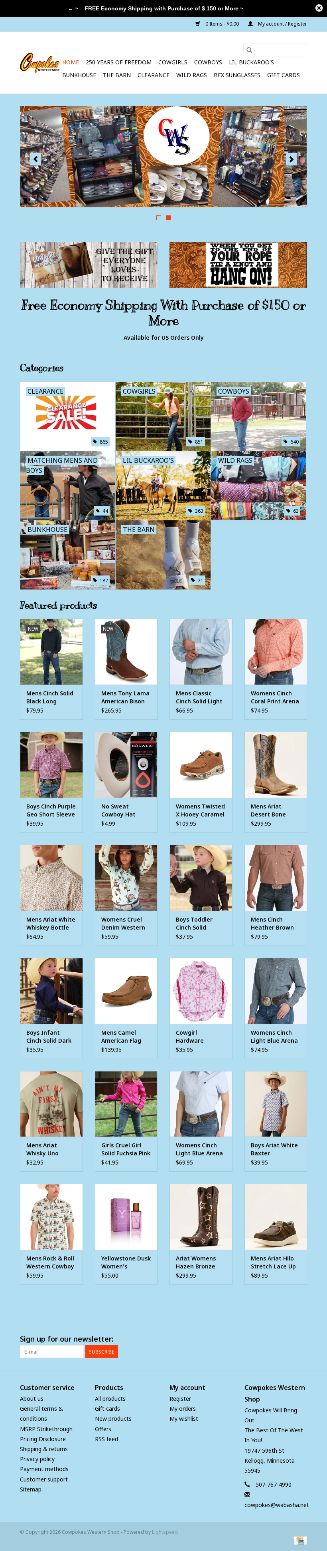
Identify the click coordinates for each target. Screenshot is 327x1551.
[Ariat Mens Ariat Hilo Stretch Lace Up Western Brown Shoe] (275, 1217)
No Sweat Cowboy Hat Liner (118, 810)
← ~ (73, 8)
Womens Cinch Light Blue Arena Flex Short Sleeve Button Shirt (200, 1149)
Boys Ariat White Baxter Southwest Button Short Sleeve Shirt (274, 1149)
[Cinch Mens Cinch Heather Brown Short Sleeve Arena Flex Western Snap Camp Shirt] (275, 878)
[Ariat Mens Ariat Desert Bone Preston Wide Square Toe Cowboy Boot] (275, 765)
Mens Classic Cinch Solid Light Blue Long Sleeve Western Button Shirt (200, 697)
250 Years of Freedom (119, 62)
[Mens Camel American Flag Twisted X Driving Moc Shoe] (126, 991)
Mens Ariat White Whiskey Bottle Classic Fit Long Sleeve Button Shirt (50, 924)
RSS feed (106, 1439)
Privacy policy (37, 1459)
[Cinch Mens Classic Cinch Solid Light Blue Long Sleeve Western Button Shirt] (200, 652)
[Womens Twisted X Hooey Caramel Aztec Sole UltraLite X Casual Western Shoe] (200, 765)
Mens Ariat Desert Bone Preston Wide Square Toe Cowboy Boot (269, 810)
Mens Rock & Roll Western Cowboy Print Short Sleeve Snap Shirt (51, 1262)
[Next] (291, 159)
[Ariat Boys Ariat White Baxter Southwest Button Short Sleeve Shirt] (275, 1104)
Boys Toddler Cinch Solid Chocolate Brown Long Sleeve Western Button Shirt (200, 924)
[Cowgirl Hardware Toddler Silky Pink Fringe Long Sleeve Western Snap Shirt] (200, 991)
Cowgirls (172, 62)
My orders (182, 1408)
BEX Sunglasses (237, 75)
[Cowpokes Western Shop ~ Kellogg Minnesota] (40, 63)
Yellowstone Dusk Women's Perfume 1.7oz (126, 1262)
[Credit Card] (299, 1540)
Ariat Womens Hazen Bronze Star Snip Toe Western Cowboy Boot (200, 1262)
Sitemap (30, 1489)
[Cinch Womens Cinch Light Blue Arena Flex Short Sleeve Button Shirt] (200, 1104)
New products (113, 1418)
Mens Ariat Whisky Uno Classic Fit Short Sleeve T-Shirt (48, 1149)
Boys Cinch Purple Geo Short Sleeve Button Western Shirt (51, 810)
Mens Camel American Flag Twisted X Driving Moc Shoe (126, 1037)
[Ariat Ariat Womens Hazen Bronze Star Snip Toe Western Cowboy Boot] (200, 1217)
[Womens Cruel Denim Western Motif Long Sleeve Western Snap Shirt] (126, 878)
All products (110, 1398)
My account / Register (282, 23)
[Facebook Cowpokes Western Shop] (272, 1339)
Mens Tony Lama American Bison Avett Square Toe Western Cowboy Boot (126, 697)
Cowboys (208, 62)
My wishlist (183, 1418)
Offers (103, 1429)
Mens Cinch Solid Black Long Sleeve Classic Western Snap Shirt (49, 697)
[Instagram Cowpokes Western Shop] (300, 1339)
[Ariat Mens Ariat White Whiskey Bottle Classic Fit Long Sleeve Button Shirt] (51, 878)
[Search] (249, 50)
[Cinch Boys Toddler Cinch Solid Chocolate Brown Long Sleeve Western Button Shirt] (200, 878)
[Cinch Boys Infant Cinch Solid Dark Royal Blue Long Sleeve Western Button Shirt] (51, 991)
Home (70, 62)
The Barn (117, 75)
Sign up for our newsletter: (66, 1339)
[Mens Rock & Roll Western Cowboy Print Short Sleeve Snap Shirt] (51, 1217)
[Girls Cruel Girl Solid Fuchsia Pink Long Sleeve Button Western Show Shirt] (126, 1104)
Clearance (153, 75)
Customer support (44, 1479)
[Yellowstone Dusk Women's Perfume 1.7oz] (126, 1217)
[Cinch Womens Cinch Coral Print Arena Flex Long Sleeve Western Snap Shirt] (275, 652)
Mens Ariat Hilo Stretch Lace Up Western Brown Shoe (273, 1262)
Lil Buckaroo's (251, 62)
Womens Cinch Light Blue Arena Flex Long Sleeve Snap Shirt (274, 1037)
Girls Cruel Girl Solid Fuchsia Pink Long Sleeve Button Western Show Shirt (125, 1149)
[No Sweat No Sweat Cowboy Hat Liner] (126, 765)
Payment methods (44, 1469)
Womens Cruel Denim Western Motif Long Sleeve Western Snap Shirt (123, 924)
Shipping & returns (44, 1449)
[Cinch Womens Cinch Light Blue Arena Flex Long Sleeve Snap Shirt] (275, 991)
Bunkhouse (79, 75)
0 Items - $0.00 (222, 23)
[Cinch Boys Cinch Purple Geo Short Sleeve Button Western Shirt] (51, 765)
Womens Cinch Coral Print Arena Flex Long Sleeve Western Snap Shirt (275, 697)
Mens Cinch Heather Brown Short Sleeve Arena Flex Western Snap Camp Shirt (272, 924)
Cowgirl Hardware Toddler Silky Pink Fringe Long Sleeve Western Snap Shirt (200, 1037)
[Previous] (35, 159)
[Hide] (319, 8)
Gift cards (283, 75)
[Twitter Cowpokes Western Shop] (286, 1339)
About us (31, 1398)
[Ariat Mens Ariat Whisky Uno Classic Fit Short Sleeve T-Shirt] (51, 1104)
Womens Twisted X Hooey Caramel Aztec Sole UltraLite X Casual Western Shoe (200, 810)
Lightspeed (165, 1532)
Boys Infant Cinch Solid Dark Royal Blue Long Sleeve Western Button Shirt (48, 1037)
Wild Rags (191, 75)
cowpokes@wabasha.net (276, 1505)
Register (180, 1398)
